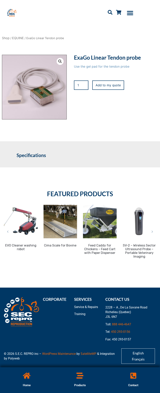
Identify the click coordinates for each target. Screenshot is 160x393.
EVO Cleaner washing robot (20, 247)
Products (80, 385)
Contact (133, 385)
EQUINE (18, 38)
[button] (130, 13)
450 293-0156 (120, 332)
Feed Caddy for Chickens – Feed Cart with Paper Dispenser (99, 249)
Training (79, 314)
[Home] (26, 375)
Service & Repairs (86, 307)
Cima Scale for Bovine (60, 245)
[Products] (79, 375)
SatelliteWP (88, 354)
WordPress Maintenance (59, 354)
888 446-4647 (121, 324)
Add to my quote (108, 85)
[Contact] (133, 375)
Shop (6, 38)
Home (27, 385)
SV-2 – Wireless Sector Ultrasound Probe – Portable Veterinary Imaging (139, 251)
